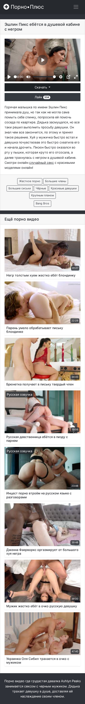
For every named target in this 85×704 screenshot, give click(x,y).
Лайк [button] (42, 97)
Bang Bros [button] (42, 203)
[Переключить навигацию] (76, 7)
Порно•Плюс (26, 7)
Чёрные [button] (41, 188)
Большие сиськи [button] (19, 188)
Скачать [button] (41, 87)
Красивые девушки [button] (64, 188)
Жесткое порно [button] (29, 181)
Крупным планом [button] (42, 195)
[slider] (15, 77)
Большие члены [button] (55, 181)
